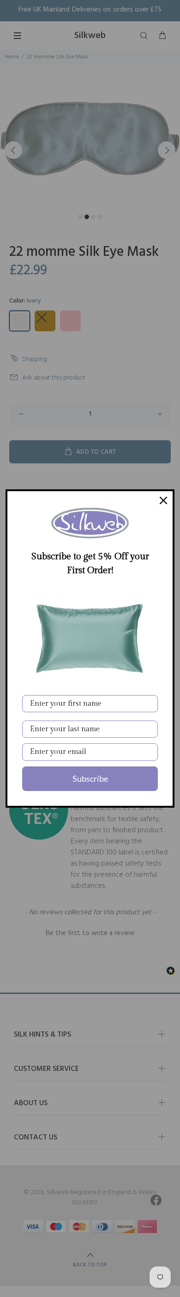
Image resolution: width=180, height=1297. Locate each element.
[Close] (163, 500)
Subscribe (90, 778)
